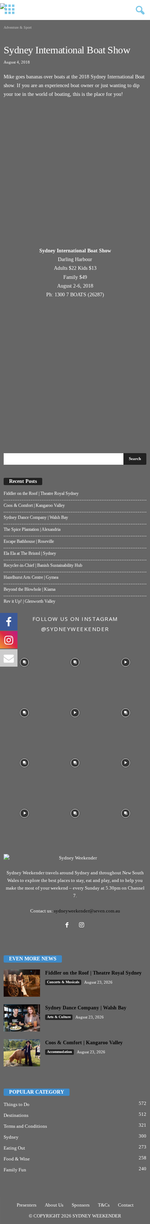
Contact (126, 1205)
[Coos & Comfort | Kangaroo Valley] (22, 1052)
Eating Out (14, 1148)
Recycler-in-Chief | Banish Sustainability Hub (43, 565)
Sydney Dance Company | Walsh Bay (36, 517)
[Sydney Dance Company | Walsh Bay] (22, 1018)
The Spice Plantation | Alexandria (32, 529)
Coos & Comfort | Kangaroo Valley (34, 505)
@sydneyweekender (75, 629)
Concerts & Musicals (63, 982)
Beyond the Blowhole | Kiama (29, 589)
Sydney (11, 1137)
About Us (54, 1205)
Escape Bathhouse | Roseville (29, 541)
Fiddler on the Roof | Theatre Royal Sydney (41, 493)
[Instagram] (82, 925)
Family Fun (15, 1169)
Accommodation (59, 1052)
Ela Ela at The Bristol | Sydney (30, 553)
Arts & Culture (59, 1017)
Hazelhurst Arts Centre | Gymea (31, 577)
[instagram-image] (24, 661)
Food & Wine (17, 1159)
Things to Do (16, 1104)
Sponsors (81, 1205)
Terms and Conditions (25, 1126)
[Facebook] (68, 925)
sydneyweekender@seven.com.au (87, 911)
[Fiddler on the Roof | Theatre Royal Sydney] (22, 983)
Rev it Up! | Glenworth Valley (29, 601)
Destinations (16, 1115)
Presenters (26, 1205)
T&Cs (104, 1205)
